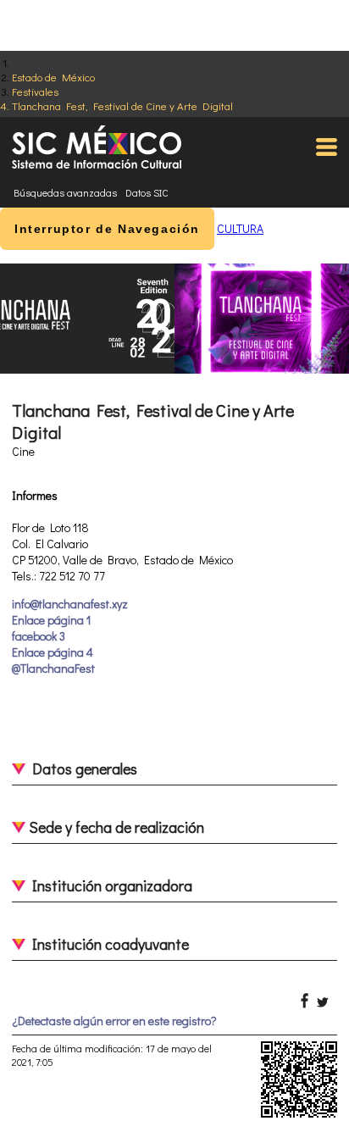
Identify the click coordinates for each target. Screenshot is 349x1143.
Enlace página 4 (52, 652)
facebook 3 (38, 636)
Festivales (35, 91)
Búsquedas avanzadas (65, 192)
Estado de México (53, 76)
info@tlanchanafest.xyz (70, 604)
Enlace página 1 (51, 620)
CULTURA (240, 228)
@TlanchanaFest (53, 668)
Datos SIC (147, 192)
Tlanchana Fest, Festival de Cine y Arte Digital (122, 105)
